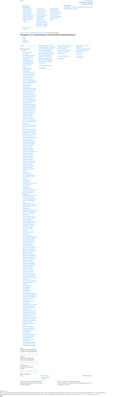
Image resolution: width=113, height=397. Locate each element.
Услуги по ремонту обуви (29, 120)
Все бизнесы (26, 5)
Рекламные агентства (28, 112)
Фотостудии (26, 121)
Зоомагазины (26, 239)
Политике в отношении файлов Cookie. (90, 394)
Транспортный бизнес (55, 16)
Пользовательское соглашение (65, 383)
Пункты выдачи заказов (29, 110)
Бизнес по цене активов (29, 124)
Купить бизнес (26, 7)
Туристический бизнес (29, 344)
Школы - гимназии (28, 80)
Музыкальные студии (28, 93)
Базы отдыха (26, 129)
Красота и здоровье (41, 21)
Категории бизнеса (25, 49)
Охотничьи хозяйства (28, 329)
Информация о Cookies (63, 384)
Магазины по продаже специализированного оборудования (28, 263)
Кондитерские (26, 221)
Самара (79, 7)
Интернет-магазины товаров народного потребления (28, 167)
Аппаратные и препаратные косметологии (27, 208)
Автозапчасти (33, 137)
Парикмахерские (27, 195)
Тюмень (75, 8)
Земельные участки (28, 183)
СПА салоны (31, 197)
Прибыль (25, 40)
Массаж (32, 91)
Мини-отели (33, 129)
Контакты (25, 29)
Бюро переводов (31, 101)
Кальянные (33, 217)
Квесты (30, 90)
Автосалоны (26, 236)
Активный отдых (27, 88)
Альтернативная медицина (30, 205)
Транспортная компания (29, 342)
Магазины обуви (27, 255)
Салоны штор (26, 279)
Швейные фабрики (27, 321)
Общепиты (39, 24)
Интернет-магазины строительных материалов (29, 161)
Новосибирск (69, 8)
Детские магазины (31, 238)
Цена (24, 39)
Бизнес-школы (27, 72)
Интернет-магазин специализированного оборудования (28, 140)
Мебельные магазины (28, 271)
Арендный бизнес (27, 11)
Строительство (54, 15)
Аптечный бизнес (27, 10)
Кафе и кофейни (27, 219)
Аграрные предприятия (29, 328)
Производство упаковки (29, 318)
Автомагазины (26, 235)
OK (1, 396)
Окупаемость (26, 42)
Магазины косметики (28, 254)
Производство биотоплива (30, 304)
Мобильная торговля (28, 273)
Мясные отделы (27, 274)
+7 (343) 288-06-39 (88, 0)
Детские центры (30, 74)
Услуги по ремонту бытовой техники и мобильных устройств (28, 117)
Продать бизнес (27, 27)
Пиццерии (31, 224)
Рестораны (26, 225)
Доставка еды (26, 217)
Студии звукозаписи (28, 113)
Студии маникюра (28, 199)
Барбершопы (26, 194)
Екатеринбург (78, 7)
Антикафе (25, 216)
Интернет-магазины (28, 135)
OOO (24, 8)
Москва (66, 7)
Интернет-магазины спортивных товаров (28, 158)
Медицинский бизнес (41, 23)
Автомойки (26, 55)
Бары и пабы (31, 216)
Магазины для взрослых (29, 251)
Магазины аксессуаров (29, 249)
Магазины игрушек (28, 252)
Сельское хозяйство (55, 13)
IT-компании (26, 137)
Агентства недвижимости (29, 99)
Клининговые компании (29, 104)
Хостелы (33, 132)
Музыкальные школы (28, 76)
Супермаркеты (27, 280)
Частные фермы (27, 331)
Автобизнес (29, 8)
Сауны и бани (31, 96)
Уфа (65, 8)
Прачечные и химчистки (29, 109)
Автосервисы (26, 58)
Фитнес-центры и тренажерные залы (30, 200)
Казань (83, 7)
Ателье (25, 101)
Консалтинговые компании (30, 106)
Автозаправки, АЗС (28, 337)
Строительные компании (29, 334)
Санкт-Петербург (72, 7)
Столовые (25, 228)
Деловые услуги (27, 102)
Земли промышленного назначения (30, 184)
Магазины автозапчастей (29, 247)
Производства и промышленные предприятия (54, 10)
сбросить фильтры (25, 374)
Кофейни (28, 222)
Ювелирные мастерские (29, 323)
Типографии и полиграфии (30, 320)
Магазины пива (31, 257)
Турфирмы (33, 345)
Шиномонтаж (30, 63)
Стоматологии (31, 213)
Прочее (59, 11)
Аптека (24, 66)
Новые (24, 37)
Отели (24, 131)
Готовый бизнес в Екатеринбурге (28, 32)
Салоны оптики (32, 277)
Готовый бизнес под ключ (29, 134)
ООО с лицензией (27, 52)
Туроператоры (27, 345)
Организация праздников (29, 107)
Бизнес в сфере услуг (28, 18)
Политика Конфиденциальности (83, 383)
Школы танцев (26, 83)
